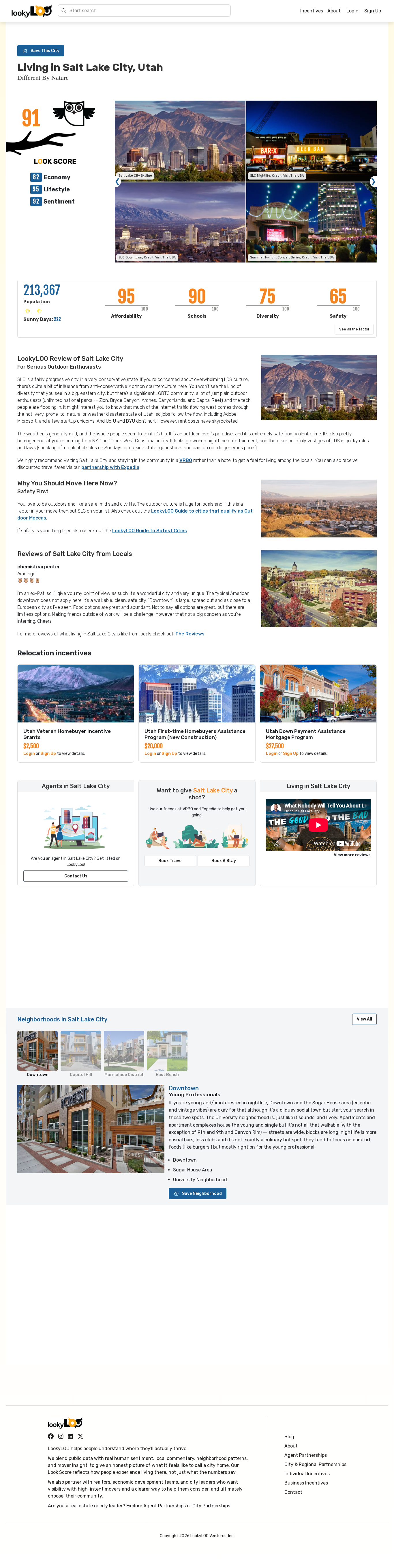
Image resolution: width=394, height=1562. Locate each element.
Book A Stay (223, 860)
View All (364, 1019)
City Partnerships (211, 1506)
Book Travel (170, 860)
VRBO (185, 460)
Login (352, 11)
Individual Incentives (307, 1473)
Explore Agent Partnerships (156, 1506)
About (334, 11)
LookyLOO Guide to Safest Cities (149, 530)
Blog (289, 1436)
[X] (80, 1436)
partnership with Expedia (110, 467)
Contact (293, 1492)
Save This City (45, 50)
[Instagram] (60, 1436)
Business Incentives (306, 1483)
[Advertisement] (190, 950)
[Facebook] (51, 1436)
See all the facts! (354, 329)
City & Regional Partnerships (315, 1464)
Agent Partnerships (305, 1455)
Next (373, 181)
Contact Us (75, 876)
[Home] (32, 11)
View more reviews (352, 855)
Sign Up (372, 11)
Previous (117, 181)
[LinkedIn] (70, 1436)
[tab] (37, 1054)
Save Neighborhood (202, 1193)
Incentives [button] (311, 11)
